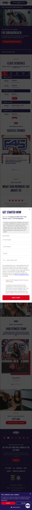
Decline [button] (23, 503)
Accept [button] (8, 503)
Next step (16, 297)
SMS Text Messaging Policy (22, 274)
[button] (16, 507)
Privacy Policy (9, 281)
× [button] (30, 493)
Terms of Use (22, 280)
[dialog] (16, 501)
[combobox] (4, 260)
